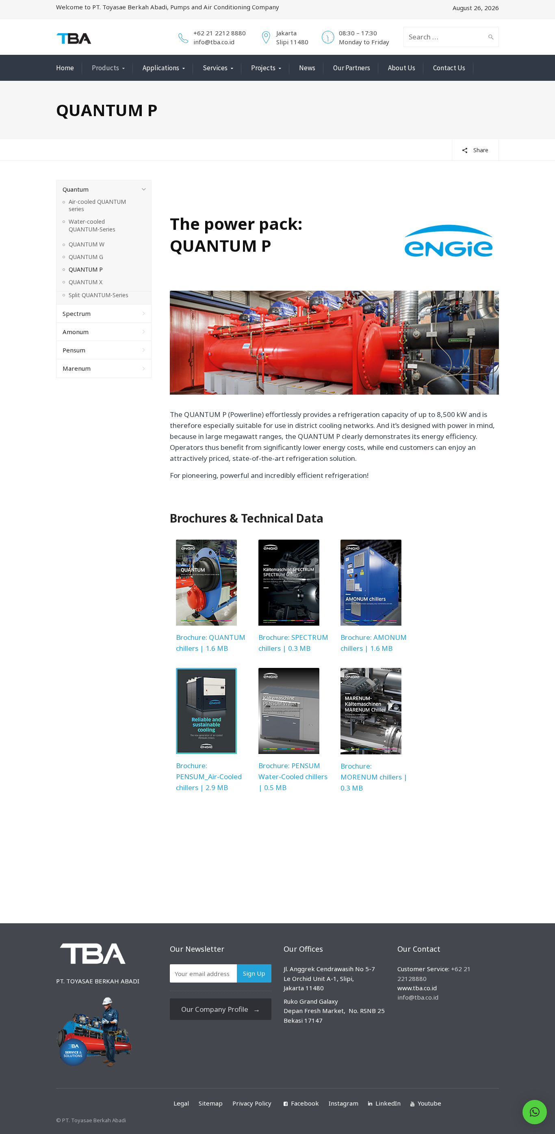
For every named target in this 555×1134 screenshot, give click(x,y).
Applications (161, 67)
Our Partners (351, 67)
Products (105, 67)
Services (215, 67)
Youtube (429, 1103)
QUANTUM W (86, 244)
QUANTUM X (85, 282)
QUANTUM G (86, 257)
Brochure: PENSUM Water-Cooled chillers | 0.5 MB (292, 776)
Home (65, 67)
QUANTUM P (86, 269)
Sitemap (211, 1103)
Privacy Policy (251, 1103)
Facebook (305, 1103)
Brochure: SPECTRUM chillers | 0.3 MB (293, 643)
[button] (534, 1112)
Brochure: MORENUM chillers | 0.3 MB (374, 777)
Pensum (74, 350)
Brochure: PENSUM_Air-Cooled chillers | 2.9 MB (209, 776)
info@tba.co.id (213, 42)
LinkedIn (388, 1103)
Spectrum (77, 313)
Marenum (77, 368)
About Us (401, 67)
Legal (181, 1103)
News (307, 67)
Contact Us (449, 67)
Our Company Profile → (220, 1009)
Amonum (76, 332)
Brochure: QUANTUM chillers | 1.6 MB (210, 643)
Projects (263, 67)
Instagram (343, 1103)
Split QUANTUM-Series (98, 295)
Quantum (76, 189)
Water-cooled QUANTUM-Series (92, 225)
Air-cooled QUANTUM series (97, 205)
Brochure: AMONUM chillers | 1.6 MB (373, 643)
